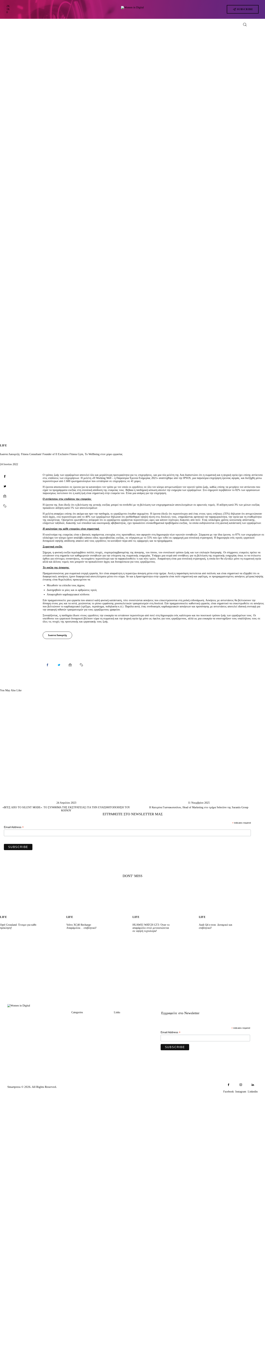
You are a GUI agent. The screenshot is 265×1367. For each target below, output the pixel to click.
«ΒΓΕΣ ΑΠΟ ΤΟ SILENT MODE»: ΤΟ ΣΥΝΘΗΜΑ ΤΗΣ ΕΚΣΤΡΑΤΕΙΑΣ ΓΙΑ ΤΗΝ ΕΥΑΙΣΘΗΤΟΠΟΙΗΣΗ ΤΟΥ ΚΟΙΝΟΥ (66, 809)
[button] (4, 506)
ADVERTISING (124, 1027)
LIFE (3, 445)
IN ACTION (79, 1027)
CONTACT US (124, 1034)
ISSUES (76, 1056)
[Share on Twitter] (4, 486)
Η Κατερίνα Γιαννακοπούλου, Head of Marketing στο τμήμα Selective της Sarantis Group (198, 807)
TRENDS (77, 1019)
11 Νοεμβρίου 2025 (199, 802)
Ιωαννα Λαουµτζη (57, 635)
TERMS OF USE (125, 1049)
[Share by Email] (4, 496)
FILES (75, 1049)
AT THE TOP (80, 1034)
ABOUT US (122, 1019)
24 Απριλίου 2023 (66, 802)
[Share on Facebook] (4, 476)
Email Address (14, 827)
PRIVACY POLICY (126, 1041)
